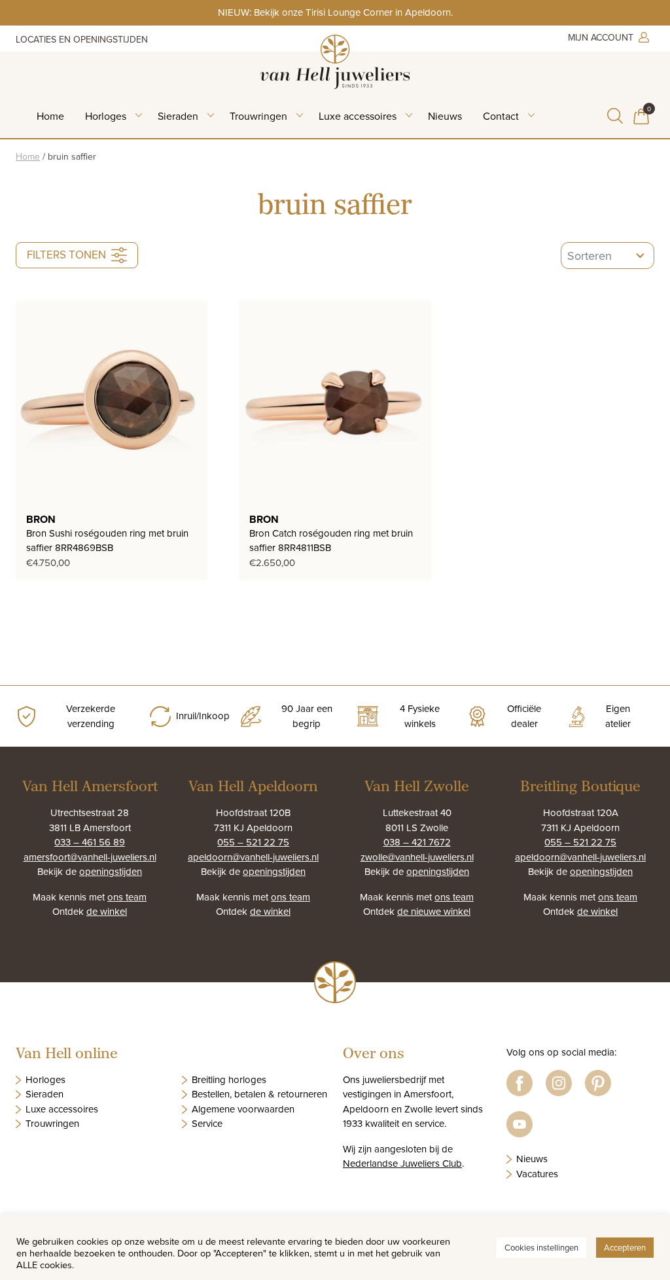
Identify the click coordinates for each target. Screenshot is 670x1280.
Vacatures (537, 1174)
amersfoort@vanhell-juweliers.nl (90, 857)
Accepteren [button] (625, 1247)
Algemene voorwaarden (243, 1109)
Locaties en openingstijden (82, 39)
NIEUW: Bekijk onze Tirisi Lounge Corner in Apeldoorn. (335, 12)
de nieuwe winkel (433, 911)
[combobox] (607, 255)
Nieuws (445, 116)
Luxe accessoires (358, 116)
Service (207, 1123)
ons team (127, 897)
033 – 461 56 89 (89, 842)
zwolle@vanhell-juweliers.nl (417, 857)
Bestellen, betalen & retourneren (259, 1094)
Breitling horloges (229, 1079)
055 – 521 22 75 (253, 842)
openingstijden (110, 871)
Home (50, 116)
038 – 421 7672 (417, 842)
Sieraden (178, 116)
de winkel (106, 911)
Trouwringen (258, 116)
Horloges (105, 116)
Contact (501, 116)
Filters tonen (66, 254)
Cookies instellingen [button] (541, 1247)
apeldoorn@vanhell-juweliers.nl (253, 857)
